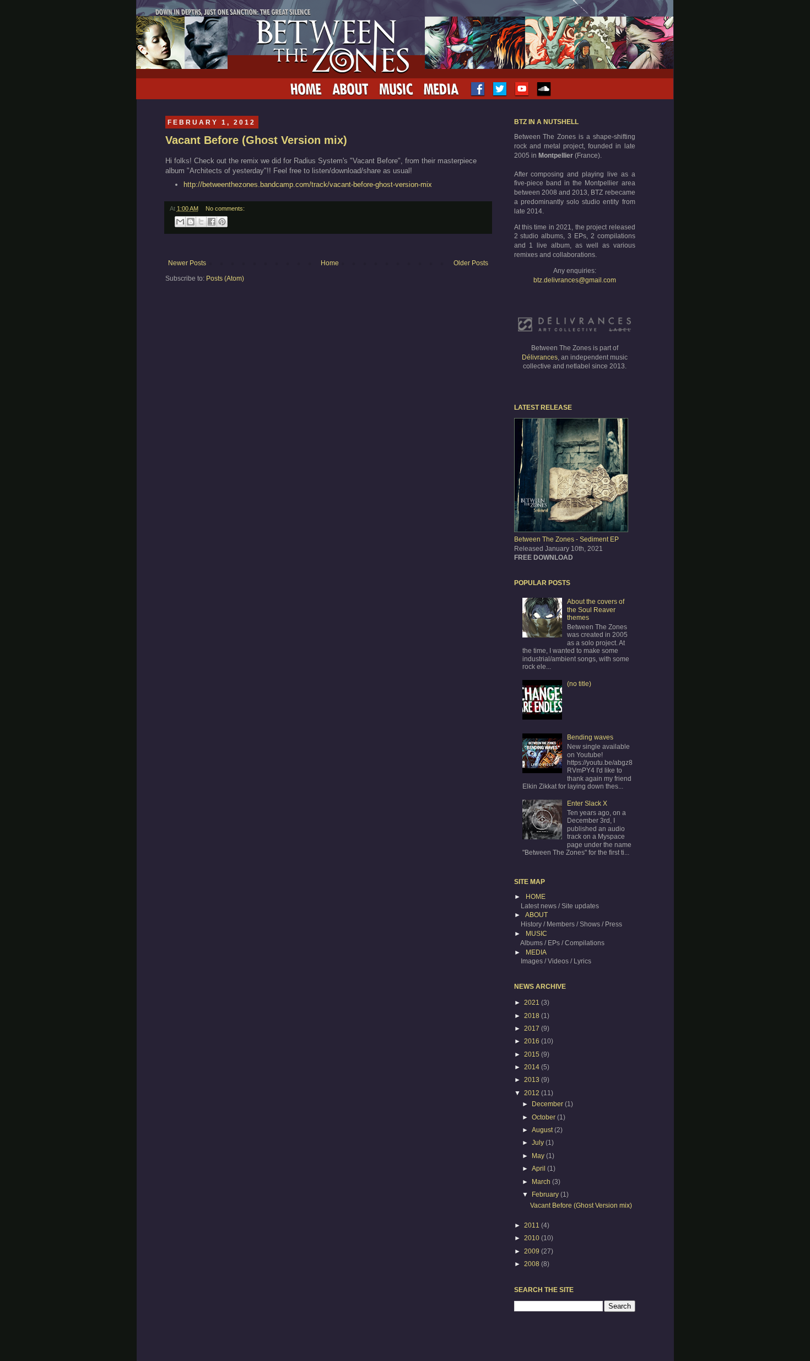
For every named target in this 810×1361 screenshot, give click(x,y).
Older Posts (470, 263)
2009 (532, 1251)
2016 (532, 1041)
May (539, 1156)
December (548, 1104)
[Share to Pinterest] (222, 221)
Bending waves (590, 737)
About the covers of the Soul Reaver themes (595, 609)
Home (330, 263)
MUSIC (536, 933)
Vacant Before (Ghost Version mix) (256, 140)
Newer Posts (187, 263)
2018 (532, 1016)
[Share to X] (201, 221)
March (542, 1182)
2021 (532, 1002)
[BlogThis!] (190, 221)
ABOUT (536, 915)
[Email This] (180, 221)
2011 (532, 1225)
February (546, 1194)
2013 (532, 1080)
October (544, 1117)
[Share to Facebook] (211, 221)
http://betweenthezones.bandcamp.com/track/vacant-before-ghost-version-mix (307, 184)
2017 (532, 1028)
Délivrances (540, 357)
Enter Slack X (587, 803)
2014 (532, 1067)
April (539, 1168)
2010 (532, 1238)
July (539, 1142)
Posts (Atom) (225, 278)
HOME (536, 897)
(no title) (579, 684)
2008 (532, 1264)
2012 (532, 1093)
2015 (532, 1054)
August (543, 1130)
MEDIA (536, 952)
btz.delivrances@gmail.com (574, 280)
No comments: (225, 208)
